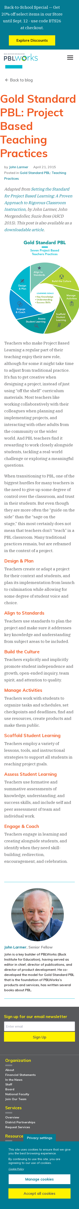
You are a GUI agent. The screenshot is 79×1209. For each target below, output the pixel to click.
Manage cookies (39, 1179)
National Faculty (17, 1094)
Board (9, 1089)
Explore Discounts (32, 40)
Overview (12, 1117)
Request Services (17, 1127)
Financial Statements (20, 1075)
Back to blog (21, 80)
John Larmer (18, 167)
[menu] (70, 58)
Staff (8, 1084)
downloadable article (24, 229)
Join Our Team (15, 1099)
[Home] (21, 57)
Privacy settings (39, 1138)
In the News (13, 1080)
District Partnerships (20, 1122)
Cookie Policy (16, 1169)
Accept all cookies (39, 1193)
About (9, 1070)
